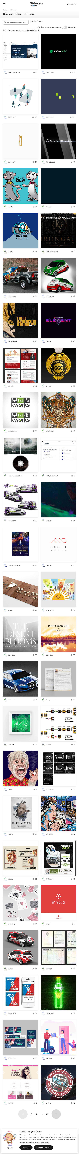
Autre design (32, 30)
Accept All (26, 1147)
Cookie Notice (44, 1142)
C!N (10, 1148)
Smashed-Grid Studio (15, 476)
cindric (10, 610)
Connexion (71, 4)
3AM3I (10, 207)
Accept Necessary (43, 1147)
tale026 (10, 1103)
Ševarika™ (50, 72)
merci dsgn (50, 431)
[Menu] (4, 4)
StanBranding (12, 431)
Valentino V (50, 1013)
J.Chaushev (12, 296)
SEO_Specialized (14, 72)
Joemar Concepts (14, 565)
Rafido (10, 834)
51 (47, 1114)
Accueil (5, 10)
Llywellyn (11, 655)
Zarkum (49, 207)
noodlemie (49, 834)
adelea (10, 968)
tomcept (49, 968)
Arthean (11, 744)
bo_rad (48, 386)
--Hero (48, 744)
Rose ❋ (10, 386)
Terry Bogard (50, 162)
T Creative (49, 789)
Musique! (49, 1058)
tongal (48, 924)
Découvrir (13, 10)
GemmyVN (50, 610)
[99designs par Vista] (36, 4)
